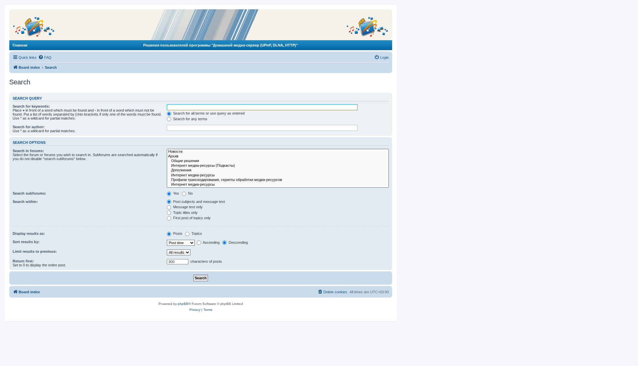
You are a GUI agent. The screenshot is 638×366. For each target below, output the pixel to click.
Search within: (25, 202)
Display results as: (29, 233)
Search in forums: (28, 151)
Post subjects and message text (198, 202)
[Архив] (277, 156)
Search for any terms (189, 119)
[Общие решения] (277, 161)
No (190, 193)
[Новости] (277, 151)
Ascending (211, 242)
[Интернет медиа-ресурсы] (277, 175)
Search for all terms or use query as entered (208, 113)
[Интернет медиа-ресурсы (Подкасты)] (277, 165)
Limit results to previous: (35, 251)
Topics (196, 233)
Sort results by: (26, 242)
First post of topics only (191, 218)
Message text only (187, 207)
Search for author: (29, 127)
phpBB (183, 304)
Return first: (23, 261)
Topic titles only (185, 213)
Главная (20, 45)
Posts (177, 233)
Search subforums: (29, 193)
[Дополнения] (277, 170)
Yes (175, 193)
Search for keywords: (31, 106)
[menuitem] (45, 57)
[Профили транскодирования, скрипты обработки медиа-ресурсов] (277, 180)
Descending (238, 242)
